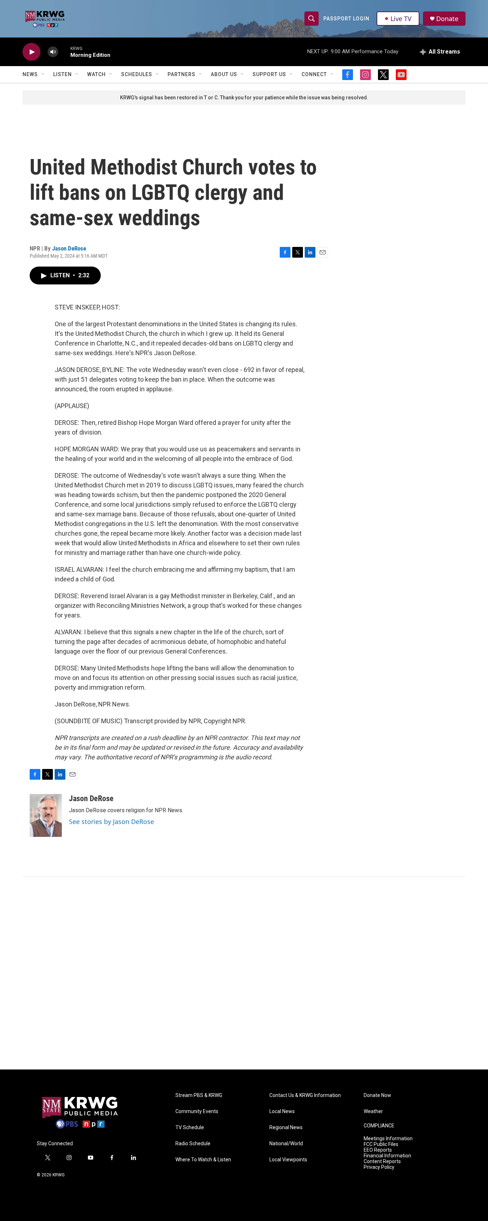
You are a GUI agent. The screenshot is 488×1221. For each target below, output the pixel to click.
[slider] (64, 51)
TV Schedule (189, 1127)
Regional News (286, 1127)
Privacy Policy (379, 1167)
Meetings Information (388, 1138)
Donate (447, 19)
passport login (346, 18)
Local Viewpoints (288, 1159)
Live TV (401, 18)
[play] (31, 52)
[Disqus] (244, 973)
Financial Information (387, 1155)
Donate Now (377, 1095)
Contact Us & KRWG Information (305, 1095)
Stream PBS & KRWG (198, 1095)
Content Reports (382, 1161)
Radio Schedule (192, 1143)
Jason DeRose (69, 248)
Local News (282, 1111)
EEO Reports (378, 1150)
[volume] (53, 52)
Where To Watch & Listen (203, 1159)
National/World (286, 1143)
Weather (373, 1111)
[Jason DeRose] (46, 815)
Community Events (196, 1111)
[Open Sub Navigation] (43, 74)
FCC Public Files (381, 1144)
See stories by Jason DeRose (111, 821)
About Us (224, 74)
